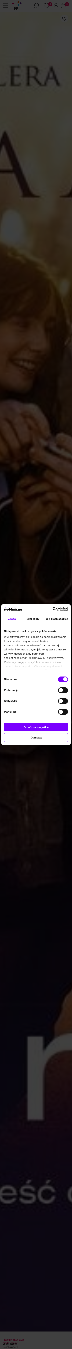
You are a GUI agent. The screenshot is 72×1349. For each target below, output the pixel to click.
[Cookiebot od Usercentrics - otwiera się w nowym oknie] (52, 609)
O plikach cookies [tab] (57, 618)
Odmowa (36, 737)
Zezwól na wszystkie (36, 727)
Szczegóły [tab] (33, 618)
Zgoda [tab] (12, 618)
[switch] (63, 690)
